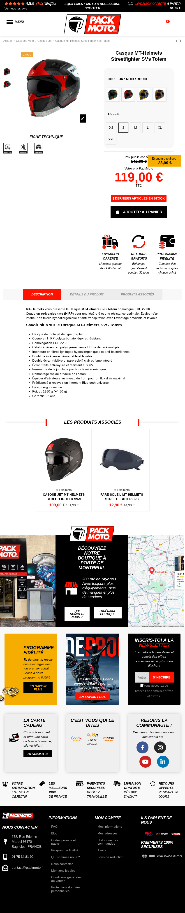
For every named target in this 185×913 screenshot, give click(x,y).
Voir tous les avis (16, 8)
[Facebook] (142, 747)
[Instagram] (160, 747)
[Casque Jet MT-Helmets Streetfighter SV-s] (63, 470)
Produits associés (137, 294)
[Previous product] (177, 41)
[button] (77, 614)
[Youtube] (145, 762)
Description (42, 294)
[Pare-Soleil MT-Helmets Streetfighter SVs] (121, 470)
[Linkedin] (163, 762)
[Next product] (180, 41)
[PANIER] (168, 24)
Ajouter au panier (142, 212)
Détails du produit (87, 294)
